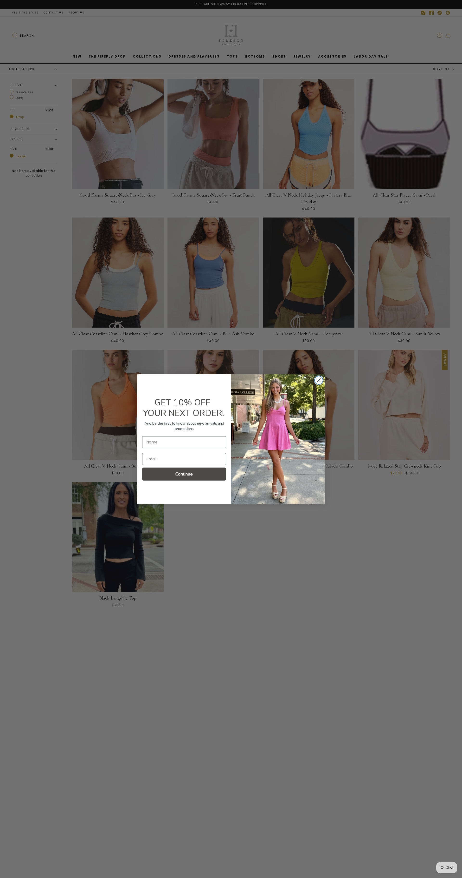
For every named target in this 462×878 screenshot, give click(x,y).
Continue (184, 474)
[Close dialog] (318, 380)
